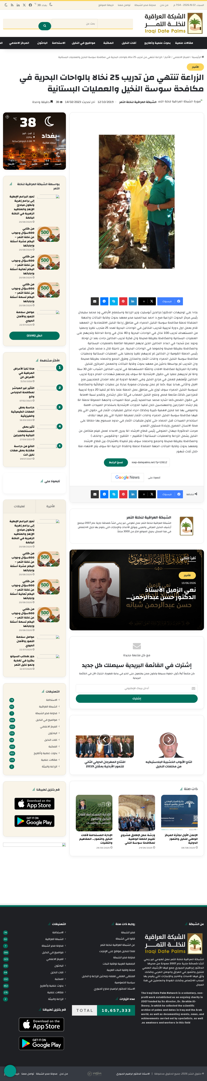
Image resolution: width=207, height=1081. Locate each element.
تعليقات (19, 506)
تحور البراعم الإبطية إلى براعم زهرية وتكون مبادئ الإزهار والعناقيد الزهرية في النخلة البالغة (22, 207)
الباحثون (42, 43)
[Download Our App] (34, 811)
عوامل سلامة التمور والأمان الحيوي (25, 316)
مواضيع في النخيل (83, 43)
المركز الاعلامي (19, 43)
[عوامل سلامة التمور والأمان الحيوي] (48, 317)
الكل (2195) (34, 335)
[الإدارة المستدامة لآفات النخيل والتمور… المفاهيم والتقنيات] (94, 813)
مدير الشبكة (128, 932)
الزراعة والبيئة (49, 766)
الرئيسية (197, 57)
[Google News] (127, 477)
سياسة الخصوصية (125, 982)
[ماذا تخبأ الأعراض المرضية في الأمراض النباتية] (48, 374)
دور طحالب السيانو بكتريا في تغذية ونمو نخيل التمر (22, 660)
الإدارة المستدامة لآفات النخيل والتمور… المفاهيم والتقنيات (95, 839)
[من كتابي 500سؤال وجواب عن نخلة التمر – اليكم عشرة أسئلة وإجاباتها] (48, 234)
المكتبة (108, 43)
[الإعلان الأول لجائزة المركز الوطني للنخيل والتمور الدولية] (179, 813)
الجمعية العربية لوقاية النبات (119, 963)
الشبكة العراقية (48, 706)
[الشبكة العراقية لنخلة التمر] (173, 23)
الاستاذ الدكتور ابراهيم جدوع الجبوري (114, 988)
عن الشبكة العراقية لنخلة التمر (117, 944)
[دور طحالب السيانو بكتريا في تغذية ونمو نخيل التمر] (48, 661)
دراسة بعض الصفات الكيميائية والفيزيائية (22, 412)
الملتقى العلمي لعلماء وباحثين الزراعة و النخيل (108, 976)
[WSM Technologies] (101, 1073)
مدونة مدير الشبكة (145, 5)
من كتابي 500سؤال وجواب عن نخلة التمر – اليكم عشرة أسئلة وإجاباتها (22, 237)
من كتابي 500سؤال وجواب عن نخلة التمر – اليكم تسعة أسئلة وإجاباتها (22, 293)
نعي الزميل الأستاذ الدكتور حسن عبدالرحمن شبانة (163, 597)
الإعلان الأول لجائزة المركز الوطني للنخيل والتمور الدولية (181, 839)
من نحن (164, 5)
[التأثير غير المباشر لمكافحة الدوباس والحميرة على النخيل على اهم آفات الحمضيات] (48, 393)
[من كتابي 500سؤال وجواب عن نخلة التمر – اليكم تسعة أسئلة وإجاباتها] (48, 289)
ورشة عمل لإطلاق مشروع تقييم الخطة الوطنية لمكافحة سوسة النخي (138, 839)
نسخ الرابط (116, 462)
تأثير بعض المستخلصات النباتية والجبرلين (23, 431)
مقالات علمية (184, 43)
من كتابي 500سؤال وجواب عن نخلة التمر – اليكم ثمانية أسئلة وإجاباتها (22, 265)
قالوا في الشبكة (125, 938)
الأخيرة (50, 506)
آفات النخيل (129, 43)
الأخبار (167, 57)
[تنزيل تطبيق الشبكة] (10, 1071)
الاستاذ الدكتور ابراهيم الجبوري (133, 1073)
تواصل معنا (124, 5)
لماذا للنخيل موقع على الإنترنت (117, 951)
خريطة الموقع (106, 5)
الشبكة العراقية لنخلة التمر (137, 102)
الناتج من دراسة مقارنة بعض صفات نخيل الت (22, 450)
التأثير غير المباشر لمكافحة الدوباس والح (22, 392)
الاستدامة (58, 43)
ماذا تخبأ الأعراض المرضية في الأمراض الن (23, 373)
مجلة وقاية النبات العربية (121, 969)
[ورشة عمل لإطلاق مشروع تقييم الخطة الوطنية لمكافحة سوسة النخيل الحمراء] (136, 813)
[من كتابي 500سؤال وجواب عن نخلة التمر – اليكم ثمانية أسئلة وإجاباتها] (48, 262)
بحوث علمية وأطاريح (157, 43)
